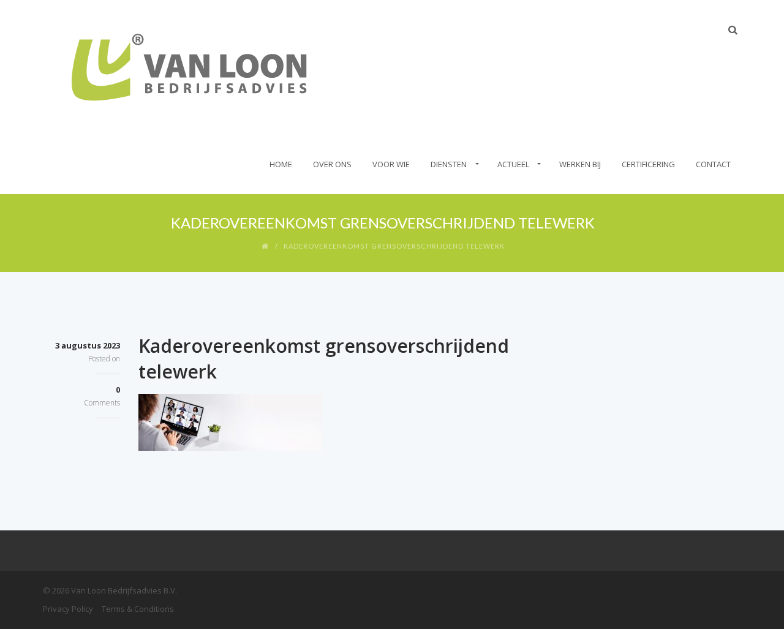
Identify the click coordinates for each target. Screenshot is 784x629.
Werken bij (580, 164)
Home (281, 164)
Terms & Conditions (138, 608)
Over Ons (332, 164)
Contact (713, 164)
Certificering (648, 164)
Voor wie (391, 164)
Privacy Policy (68, 608)
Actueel (513, 164)
